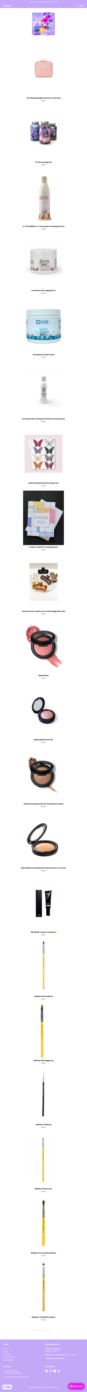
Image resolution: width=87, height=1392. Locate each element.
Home (5, 1349)
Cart (82, 6)
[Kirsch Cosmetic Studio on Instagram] (50, 1371)
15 (49, 1330)
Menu (8, 6)
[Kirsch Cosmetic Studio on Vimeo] (59, 1371)
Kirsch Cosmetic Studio (50, 1387)
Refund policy (8, 1360)
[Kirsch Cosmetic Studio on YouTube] (54, 1371)
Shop (5, 1352)
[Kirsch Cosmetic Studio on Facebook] (46, 1371)
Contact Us (7, 1354)
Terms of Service (9, 1357)
